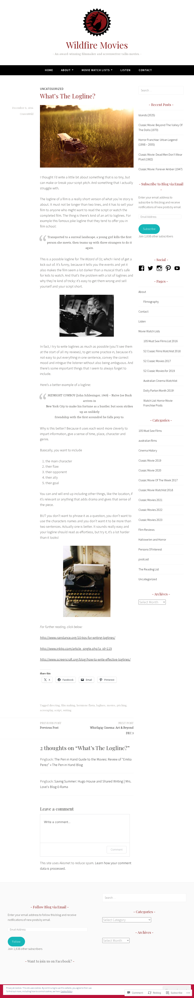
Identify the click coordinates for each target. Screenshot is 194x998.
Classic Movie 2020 (149, 470)
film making (68, 705)
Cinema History (147, 450)
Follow (16, 941)
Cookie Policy (66, 991)
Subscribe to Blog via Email (162, 184)
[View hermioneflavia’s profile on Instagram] (160, 268)
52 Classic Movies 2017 (157, 361)
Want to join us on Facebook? (49, 961)
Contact (145, 70)
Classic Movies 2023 (150, 520)
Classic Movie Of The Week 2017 (158, 480)
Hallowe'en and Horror (152, 539)
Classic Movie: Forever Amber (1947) (160, 169)
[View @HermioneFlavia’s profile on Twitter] (151, 268)
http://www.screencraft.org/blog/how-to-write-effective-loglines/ (85, 659)
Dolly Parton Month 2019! (158, 390)
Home (49, 70)
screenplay (46, 710)
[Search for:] (161, 90)
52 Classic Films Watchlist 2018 (162, 351)
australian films (147, 440)
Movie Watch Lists (96, 70)
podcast (143, 559)
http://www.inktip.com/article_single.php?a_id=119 (76, 648)
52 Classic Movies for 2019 (159, 371)
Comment (117, 849)
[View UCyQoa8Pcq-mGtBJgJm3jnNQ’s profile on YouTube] (177, 268)
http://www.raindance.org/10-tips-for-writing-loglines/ (77, 637)
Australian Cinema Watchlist (160, 381)
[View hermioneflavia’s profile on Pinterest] (169, 268)
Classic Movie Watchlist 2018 (155, 490)
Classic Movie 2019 (149, 460)
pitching (121, 705)
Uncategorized (52, 89)
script (58, 710)
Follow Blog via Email (49, 907)
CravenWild (26, 114)
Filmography (151, 301)
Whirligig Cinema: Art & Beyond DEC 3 (112, 728)
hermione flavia (86, 705)
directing (54, 705)
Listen (125, 70)
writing (67, 710)
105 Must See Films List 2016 (160, 341)
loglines (100, 705)
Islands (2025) (146, 115)
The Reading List (148, 569)
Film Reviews (146, 530)
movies (111, 705)
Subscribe (149, 229)
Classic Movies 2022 (150, 510)
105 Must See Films (150, 431)
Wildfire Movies (97, 45)
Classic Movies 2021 (150, 500)
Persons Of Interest (150, 549)
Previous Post (50, 725)
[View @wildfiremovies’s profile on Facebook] (142, 268)
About (66, 70)
